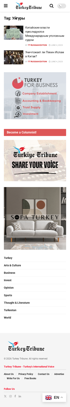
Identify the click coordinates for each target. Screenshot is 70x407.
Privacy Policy (25, 374)
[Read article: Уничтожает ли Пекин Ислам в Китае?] (13, 57)
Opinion (9, 287)
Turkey (8, 257)
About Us (9, 374)
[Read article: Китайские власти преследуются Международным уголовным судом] (13, 33)
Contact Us (43, 374)
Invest (7, 280)
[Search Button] (51, 6)
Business (9, 272)
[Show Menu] (6, 6)
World (7, 317)
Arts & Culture (12, 265)
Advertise (59, 374)
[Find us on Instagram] (10, 396)
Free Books (30, 378)
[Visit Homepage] (28, 6)
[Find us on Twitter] (5, 396)
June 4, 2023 (57, 45)
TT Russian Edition (37, 45)
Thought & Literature (17, 302)
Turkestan (10, 310)
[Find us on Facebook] (15, 396)
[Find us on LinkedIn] (20, 396)
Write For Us (13, 378)
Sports (8, 295)
